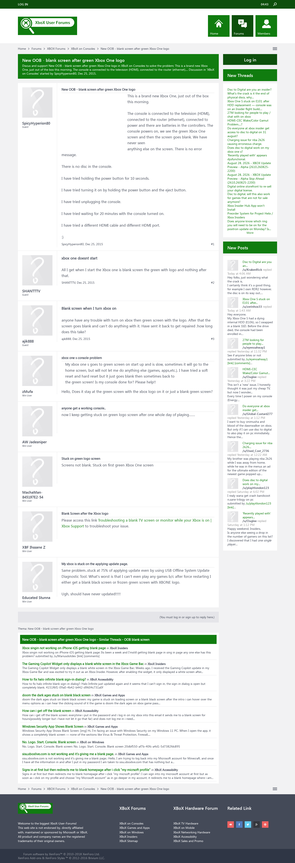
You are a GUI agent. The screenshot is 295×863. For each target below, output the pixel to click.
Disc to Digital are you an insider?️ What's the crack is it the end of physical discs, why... (249, 93)
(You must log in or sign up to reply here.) (187, 617)
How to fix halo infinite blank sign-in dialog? (54, 679)
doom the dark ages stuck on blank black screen (56, 695)
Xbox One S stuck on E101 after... (256, 301)
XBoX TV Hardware (185, 823)
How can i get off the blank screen (46, 710)
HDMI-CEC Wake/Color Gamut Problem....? (247, 122)
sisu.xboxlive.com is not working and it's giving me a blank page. (68, 754)
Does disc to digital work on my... (255, 482)
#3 (212, 339)
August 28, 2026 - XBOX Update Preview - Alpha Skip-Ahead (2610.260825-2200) (249, 178)
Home (214, 33)
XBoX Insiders (128, 836)
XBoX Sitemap (128, 841)
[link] (230, 363)
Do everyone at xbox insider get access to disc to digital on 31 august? (248, 132)
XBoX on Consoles (131, 823)
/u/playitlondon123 (258, 503)
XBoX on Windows (131, 832)
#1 (212, 244)
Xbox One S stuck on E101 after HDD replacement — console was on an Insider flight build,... (249, 105)
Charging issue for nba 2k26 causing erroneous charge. (246, 142)
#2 (212, 283)
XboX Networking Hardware (191, 832)
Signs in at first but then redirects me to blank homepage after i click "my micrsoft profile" (86, 769)
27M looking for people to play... (253, 342)
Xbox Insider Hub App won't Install (246, 207)
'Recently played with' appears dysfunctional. (247, 157)
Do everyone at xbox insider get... (256, 408)
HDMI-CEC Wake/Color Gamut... (256, 371)
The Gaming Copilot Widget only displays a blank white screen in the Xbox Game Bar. (83, 663)
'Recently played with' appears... (257, 515)
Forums (239, 33)
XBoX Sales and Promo (188, 841)
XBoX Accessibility (185, 836)
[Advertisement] (94, 120)
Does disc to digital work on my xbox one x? (248, 150)
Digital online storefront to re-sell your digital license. (249, 188)
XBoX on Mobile (184, 828)
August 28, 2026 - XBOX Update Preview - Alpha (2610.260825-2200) (249, 167)
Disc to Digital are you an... (257, 264)
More (250, 232)
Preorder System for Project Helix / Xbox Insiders (250, 215)
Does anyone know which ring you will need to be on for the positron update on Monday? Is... (249, 225)
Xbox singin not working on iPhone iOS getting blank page (64, 648)
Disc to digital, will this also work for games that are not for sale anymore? (248, 198)
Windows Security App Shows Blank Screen (52, 726)
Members (264, 33)
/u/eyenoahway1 (257, 359)
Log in (250, 59)
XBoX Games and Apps (134, 828)
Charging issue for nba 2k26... (257, 445)
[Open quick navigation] (275, 48)
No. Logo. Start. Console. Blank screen (49, 742)
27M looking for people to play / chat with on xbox (248, 114)
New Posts (237, 247)
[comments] (242, 363)
